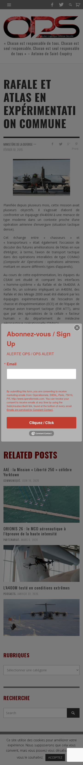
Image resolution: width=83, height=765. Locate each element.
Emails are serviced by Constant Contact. (30, 409)
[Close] (77, 327)
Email (11, 364)
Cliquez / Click (41, 422)
